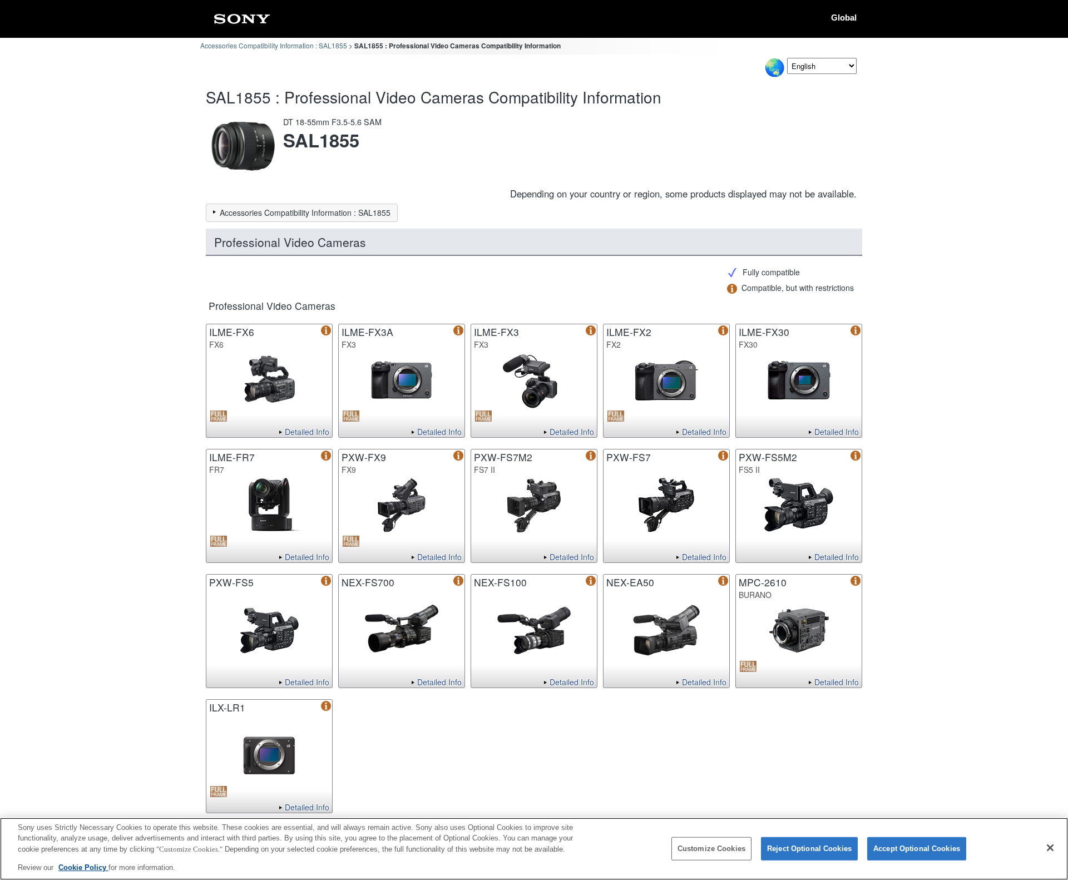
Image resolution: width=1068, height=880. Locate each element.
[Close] (1050, 847)
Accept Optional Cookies (916, 848)
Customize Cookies (711, 848)
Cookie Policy (83, 867)
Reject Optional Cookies (809, 848)
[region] (534, 849)
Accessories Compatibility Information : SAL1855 (273, 45)
